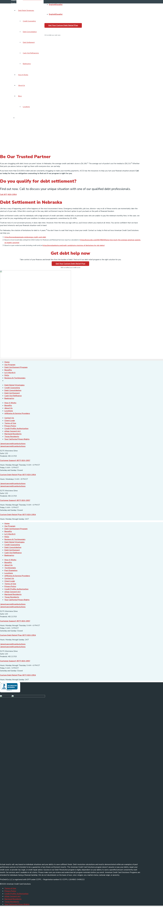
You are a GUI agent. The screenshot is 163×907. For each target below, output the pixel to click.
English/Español (56, 4)
